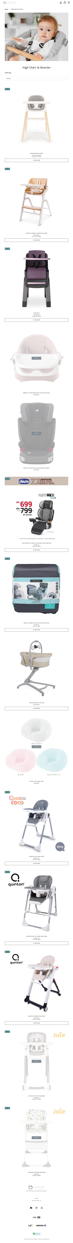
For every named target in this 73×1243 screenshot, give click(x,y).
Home (6, 9)
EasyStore (44, 1191)
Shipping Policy (45, 1239)
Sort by (8, 72)
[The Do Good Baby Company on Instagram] (36, 1208)
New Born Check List (36, 1200)
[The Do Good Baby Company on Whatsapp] (41, 1208)
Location (36, 1198)
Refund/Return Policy (36, 1239)
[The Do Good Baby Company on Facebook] (31, 1208)
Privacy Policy (27, 1239)
